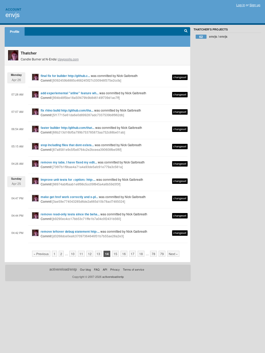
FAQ (97, 269)
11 (81, 254)
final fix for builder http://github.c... (65, 75)
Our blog (85, 269)
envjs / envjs (213, 36)
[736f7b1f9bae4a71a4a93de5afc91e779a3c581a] (87, 166)
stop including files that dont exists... (67, 145)
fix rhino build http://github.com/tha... (67, 110)
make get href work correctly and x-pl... (69, 196)
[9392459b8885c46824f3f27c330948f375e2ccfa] (86, 80)
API (105, 269)
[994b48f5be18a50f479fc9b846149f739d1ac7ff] (86, 97)
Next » (173, 254)
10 (73, 254)
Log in (240, 5)
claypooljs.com (68, 59)
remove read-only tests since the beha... (70, 214)
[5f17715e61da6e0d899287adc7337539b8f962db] (88, 115)
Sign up (254, 5)
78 (153, 254)
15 (115, 254)
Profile (14, 31)
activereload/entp (63, 269)
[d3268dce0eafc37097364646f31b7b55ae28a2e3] (88, 236)
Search (186, 31)
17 (132, 254)
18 (141, 254)
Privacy (115, 269)
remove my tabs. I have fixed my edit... (69, 162)
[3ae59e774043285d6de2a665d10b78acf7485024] (88, 201)
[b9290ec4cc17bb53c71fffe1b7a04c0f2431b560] (86, 218)
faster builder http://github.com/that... (67, 127)
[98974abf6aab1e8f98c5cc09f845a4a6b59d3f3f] (86, 184)
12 (90, 254)
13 (98, 254)
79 (162, 254)
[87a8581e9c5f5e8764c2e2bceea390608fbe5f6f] (86, 149)
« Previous (41, 254)
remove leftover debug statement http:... (70, 231)
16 (124, 254)
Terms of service (133, 269)
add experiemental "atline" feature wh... (70, 93)
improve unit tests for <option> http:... (68, 179)
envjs (12, 14)
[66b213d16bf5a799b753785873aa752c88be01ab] (88, 132)
